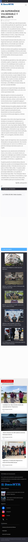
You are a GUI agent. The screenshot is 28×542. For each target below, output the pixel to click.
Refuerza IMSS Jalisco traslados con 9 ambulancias (13, 342)
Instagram (9, 511)
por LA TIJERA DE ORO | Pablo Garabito (9, 19)
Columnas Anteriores (8, 189)
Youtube (8, 515)
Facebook (8, 507)
